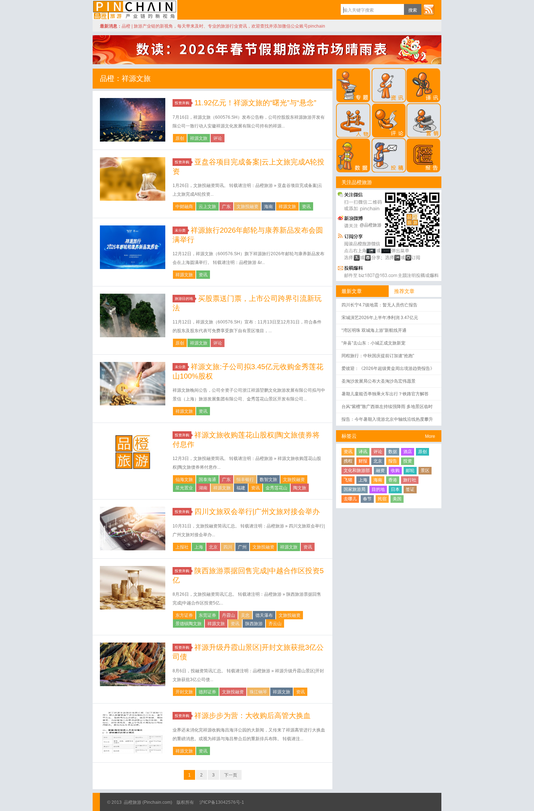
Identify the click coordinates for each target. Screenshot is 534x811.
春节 (367, 498)
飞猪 (348, 479)
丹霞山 (228, 615)
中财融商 (184, 206)
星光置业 (184, 487)
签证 (410, 489)
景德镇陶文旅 (188, 623)
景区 (425, 470)
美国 (397, 498)
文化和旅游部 (357, 470)
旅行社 (409, 479)
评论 (217, 138)
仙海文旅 (184, 479)
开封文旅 (184, 691)
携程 (348, 461)
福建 (240, 487)
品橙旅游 (135, 10)
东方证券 (184, 615)
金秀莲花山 (276, 487)
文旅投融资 (247, 206)
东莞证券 (207, 615)
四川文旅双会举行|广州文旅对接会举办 (257, 511)
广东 (226, 206)
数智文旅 (268, 479)
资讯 (306, 206)
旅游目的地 (184, 299)
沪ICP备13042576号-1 (221, 802)
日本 (395, 489)
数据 (392, 451)
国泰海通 (207, 479)
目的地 (378, 489)
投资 (407, 461)
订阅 (428, 9)
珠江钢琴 (258, 691)
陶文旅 (299, 487)
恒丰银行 (245, 479)
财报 (363, 461)
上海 (198, 547)
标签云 (349, 436)
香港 (392, 479)
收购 (395, 470)
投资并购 (182, 103)
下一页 (230, 775)
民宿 (382, 498)
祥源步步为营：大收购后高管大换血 (252, 716)
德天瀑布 (264, 615)
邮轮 (410, 470)
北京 (213, 547)
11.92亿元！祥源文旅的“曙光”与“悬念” (255, 103)
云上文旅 (207, 206)
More (430, 436)
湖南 (203, 487)
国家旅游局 (354, 489)
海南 (268, 206)
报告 (392, 461)
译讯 (363, 451)
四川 (227, 547)
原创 (179, 138)
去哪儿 (350, 498)
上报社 (182, 547)
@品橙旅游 (370, 225)
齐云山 (275, 623)
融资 (380, 470)
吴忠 (245, 615)
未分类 (180, 230)
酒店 (407, 451)
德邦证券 (207, 691)
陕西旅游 (254, 623)
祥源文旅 (198, 138)
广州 (242, 547)
